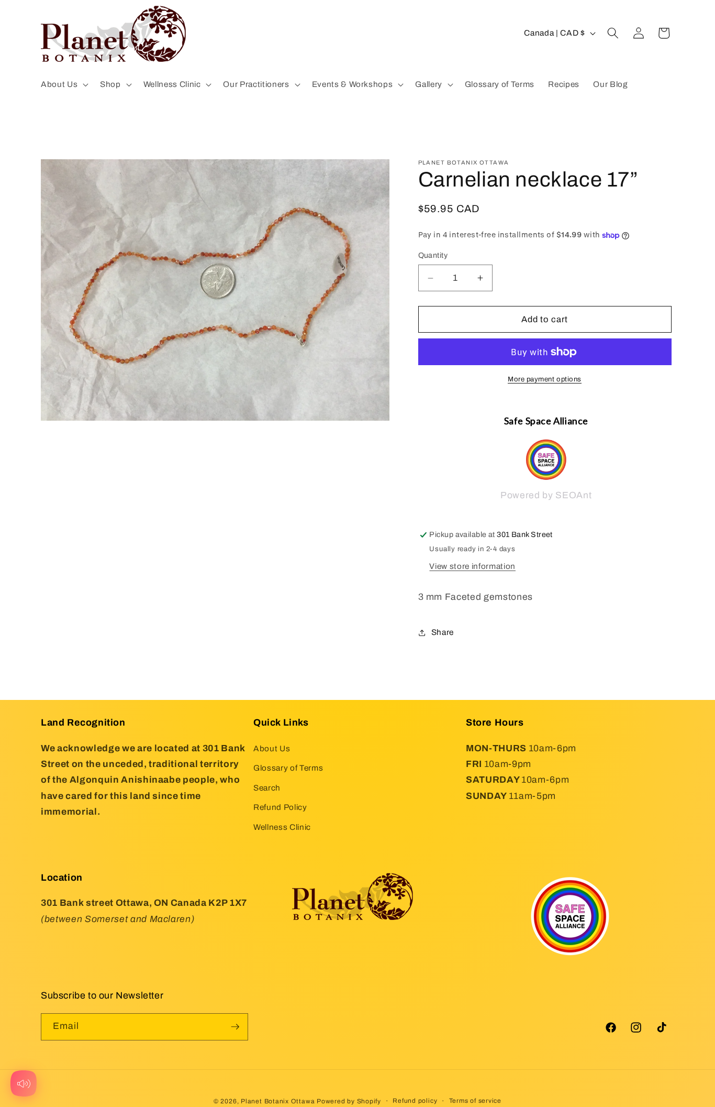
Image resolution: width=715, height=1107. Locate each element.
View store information (472, 566)
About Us (271, 747)
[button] (63, 84)
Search (267, 787)
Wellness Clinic (282, 827)
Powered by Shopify (349, 1101)
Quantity (433, 255)
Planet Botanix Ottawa (278, 1101)
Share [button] (442, 632)
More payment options (545, 379)
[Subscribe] (235, 1026)
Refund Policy (280, 807)
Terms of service (475, 1100)
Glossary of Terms (288, 767)
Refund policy (415, 1100)
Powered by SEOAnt (545, 496)
